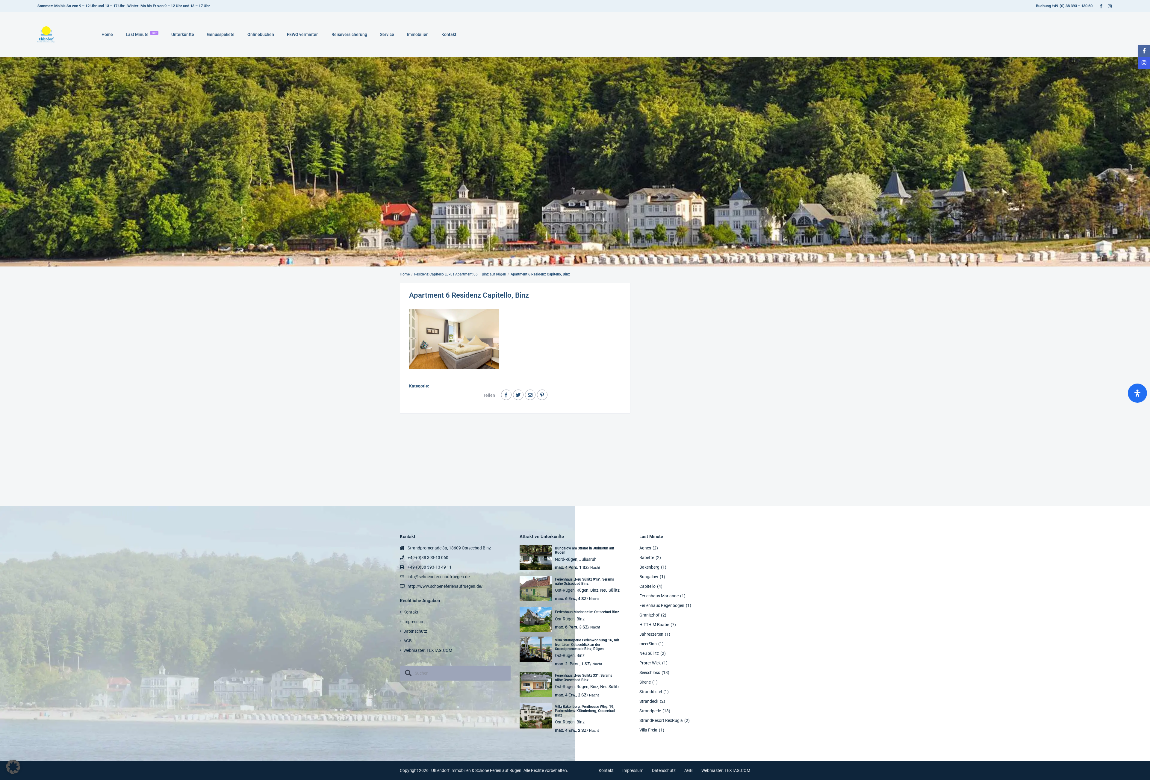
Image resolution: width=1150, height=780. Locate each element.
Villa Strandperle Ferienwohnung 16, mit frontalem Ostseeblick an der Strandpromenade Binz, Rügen (587, 644)
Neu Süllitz (610, 590)
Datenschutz (415, 631)
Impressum (413, 621)
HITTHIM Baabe (654, 624)
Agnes (645, 548)
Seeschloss (649, 672)
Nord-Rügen (566, 559)
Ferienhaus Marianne (659, 595)
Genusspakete (220, 34)
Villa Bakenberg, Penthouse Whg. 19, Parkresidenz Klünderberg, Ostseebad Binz (585, 711)
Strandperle (650, 710)
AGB (407, 640)
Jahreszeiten (651, 634)
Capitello (647, 586)
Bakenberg (649, 567)
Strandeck (648, 701)
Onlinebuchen (260, 34)
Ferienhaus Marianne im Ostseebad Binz (587, 612)
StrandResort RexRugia (661, 720)
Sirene (645, 682)
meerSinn (648, 643)
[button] (13, 767)
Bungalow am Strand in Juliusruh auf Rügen (584, 550)
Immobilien (418, 34)
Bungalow (648, 576)
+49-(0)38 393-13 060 (428, 557)
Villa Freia (648, 730)
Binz (594, 590)
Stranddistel (650, 691)
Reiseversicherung (349, 34)
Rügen (582, 590)
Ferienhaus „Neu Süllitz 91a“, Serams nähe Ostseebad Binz (584, 581)
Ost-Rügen (565, 590)
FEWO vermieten (303, 34)
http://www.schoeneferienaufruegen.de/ (445, 586)
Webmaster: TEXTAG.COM (427, 650)
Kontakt (448, 34)
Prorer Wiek (650, 663)
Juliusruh (588, 559)
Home (107, 34)
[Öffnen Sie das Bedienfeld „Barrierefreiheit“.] (1137, 393)
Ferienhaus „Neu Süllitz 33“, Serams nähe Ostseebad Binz (583, 677)
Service (387, 34)
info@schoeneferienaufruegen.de (439, 576)
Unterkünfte (182, 34)
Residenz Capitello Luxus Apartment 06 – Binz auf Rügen (460, 274)
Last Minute (141, 34)
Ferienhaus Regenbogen (661, 605)
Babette (646, 557)
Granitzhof (649, 615)
